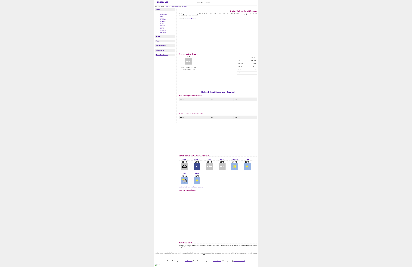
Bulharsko (163, 19)
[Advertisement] (197, 36)
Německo (177, 6)
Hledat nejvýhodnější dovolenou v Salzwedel (218, 92)
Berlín (222, 159)
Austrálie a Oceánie (162, 55)
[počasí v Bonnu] (197, 183)
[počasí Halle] (247, 169)
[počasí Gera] (184, 183)
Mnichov (197, 159)
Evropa (172, 6)
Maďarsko (163, 21)
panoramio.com (217, 261)
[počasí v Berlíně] (222, 169)
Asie (157, 41)
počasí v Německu (191, 18)
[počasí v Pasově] (184, 169)
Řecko (162, 28)
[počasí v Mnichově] (197, 169)
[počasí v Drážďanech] (234, 169)
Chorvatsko (163, 14)
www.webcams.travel (239, 261)
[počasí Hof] (209, 169)
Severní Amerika (161, 45)
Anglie (162, 23)
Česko (162, 27)
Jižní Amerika (160, 50)
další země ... (163, 32)
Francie (162, 18)
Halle (247, 159)
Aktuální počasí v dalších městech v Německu (191, 187)
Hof (209, 159)
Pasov (184, 159)
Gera (184, 173)
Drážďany (235, 159)
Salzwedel (183, 6)
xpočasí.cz (162, 2)
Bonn (197, 173)
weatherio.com (188, 261)
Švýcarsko (163, 30)
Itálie (161, 16)
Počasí (167, 6)
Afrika (158, 36)
